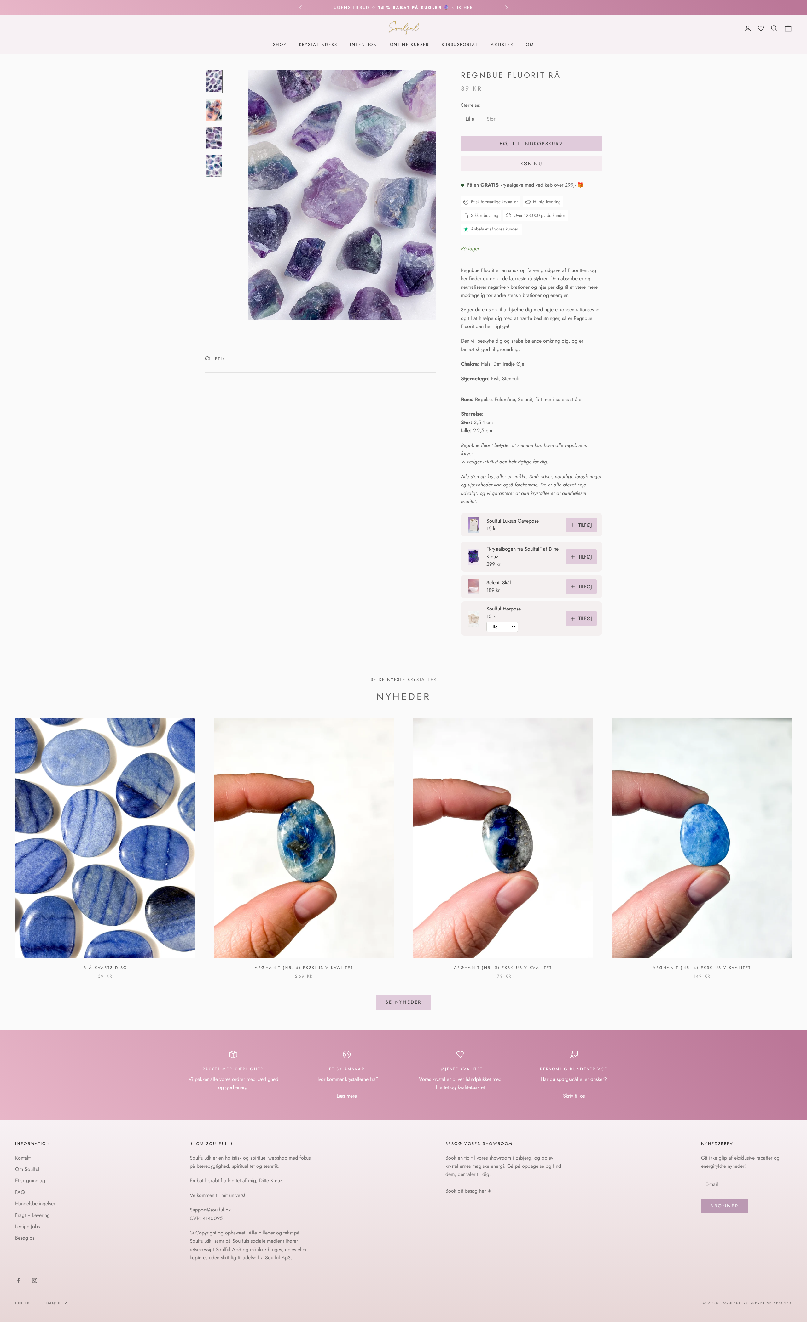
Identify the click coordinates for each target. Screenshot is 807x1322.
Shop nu (468, 7)
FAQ (20, 1192)
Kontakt (23, 1157)
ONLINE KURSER (409, 45)
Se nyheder (404, 1002)
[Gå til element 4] (214, 166)
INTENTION (363, 45)
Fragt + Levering (32, 1215)
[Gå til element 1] (214, 81)
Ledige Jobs (27, 1226)
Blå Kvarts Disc (105, 968)
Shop (280, 45)
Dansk (53, 1303)
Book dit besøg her (466, 1190)
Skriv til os (574, 1095)
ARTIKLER (502, 45)
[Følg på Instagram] (35, 1280)
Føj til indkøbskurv (531, 143)
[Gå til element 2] (214, 109)
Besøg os (24, 1237)
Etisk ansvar (347, 1069)
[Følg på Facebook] (18, 1280)
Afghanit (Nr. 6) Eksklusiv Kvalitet (304, 968)
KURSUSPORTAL (460, 45)
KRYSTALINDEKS (318, 45)
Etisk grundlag (30, 1180)
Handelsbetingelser (35, 1203)
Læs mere (347, 1095)
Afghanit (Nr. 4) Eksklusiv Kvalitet (702, 968)
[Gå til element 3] (214, 138)
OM (530, 45)
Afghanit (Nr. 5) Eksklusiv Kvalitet (503, 968)
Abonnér (724, 1205)
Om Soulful (27, 1169)
